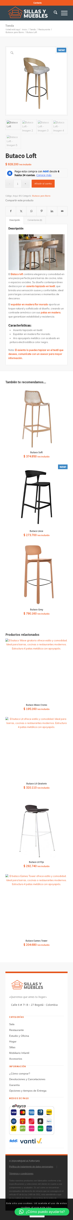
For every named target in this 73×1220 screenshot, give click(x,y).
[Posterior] (56, 251)
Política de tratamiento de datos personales (31, 1166)
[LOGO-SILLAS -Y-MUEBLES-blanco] (30, 12)
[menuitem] (37, 3)
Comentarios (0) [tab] (35, 220)
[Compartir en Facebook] (11, 211)
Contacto (37, 3)
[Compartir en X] (21, 211)
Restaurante (16, 1029)
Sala (11, 1024)
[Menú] (62, 12)
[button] (42, 1211)
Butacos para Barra (41, 196)
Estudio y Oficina (19, 1035)
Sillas (12, 1047)
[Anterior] (16, 251)
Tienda (9, 26)
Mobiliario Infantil (19, 1052)
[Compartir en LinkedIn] (52, 211)
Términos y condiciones (21, 1173)
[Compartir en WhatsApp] (31, 211)
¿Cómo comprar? (19, 1073)
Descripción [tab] (14, 220)
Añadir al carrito (43, 183)
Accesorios (15, 1058)
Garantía (14, 1085)
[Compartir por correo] (62, 211)
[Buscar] (53, 12)
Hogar (12, 1041)
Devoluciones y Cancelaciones (27, 1079)
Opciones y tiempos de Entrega (27, 1090)
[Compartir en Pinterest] (42, 211)
